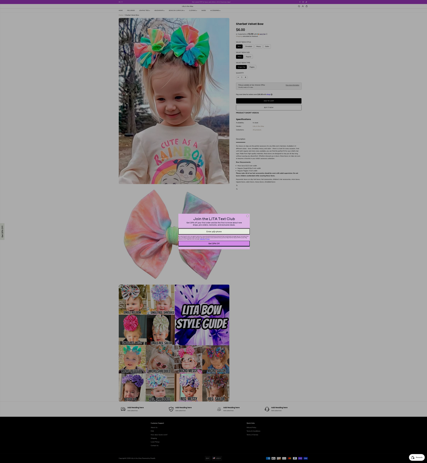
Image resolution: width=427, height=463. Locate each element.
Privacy (208, 239)
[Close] (247, 216)
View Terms (202, 239)
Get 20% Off (214, 243)
